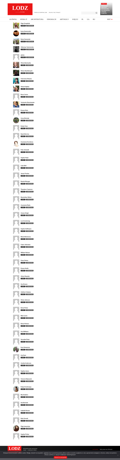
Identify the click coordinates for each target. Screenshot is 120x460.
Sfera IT (104, 3)
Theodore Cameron (27, 189)
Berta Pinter (24, 308)
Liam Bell (23, 165)
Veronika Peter (25, 339)
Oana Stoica (24, 260)
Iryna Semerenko (26, 31)
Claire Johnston (25, 244)
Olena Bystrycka (26, 63)
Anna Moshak (25, 118)
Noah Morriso (25, 134)
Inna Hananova (25, 347)
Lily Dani (23, 355)
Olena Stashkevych (26, 71)
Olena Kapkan (25, 86)
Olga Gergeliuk (25, 23)
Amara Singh (25, 213)
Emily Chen (24, 126)
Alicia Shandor (25, 276)
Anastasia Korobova (27, 142)
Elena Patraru (25, 323)
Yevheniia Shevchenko (27, 102)
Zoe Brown (24, 284)
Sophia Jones (25, 371)
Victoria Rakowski (26, 379)
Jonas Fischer (25, 173)
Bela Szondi (24, 418)
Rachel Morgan (25, 181)
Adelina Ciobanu (26, 292)
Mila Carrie (24, 315)
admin (22, 55)
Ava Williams (24, 331)
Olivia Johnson (25, 300)
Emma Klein (24, 110)
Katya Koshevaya (26, 387)
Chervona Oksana (26, 78)
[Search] (96, 13)
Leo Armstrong (25, 221)
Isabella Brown (25, 410)
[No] (118, 455)
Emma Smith (24, 268)
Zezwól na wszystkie (60, 457)
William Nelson (25, 252)
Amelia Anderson (26, 363)
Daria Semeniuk (25, 39)
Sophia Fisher (25, 434)
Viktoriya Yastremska (27, 47)
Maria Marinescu (26, 236)
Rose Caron (24, 94)
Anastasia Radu (25, 205)
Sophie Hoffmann (26, 229)
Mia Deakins (24, 394)
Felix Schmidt (25, 150)
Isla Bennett (24, 402)
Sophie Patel (24, 157)
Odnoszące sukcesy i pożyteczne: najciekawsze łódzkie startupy (105, 9)
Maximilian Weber (26, 197)
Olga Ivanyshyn (25, 426)
